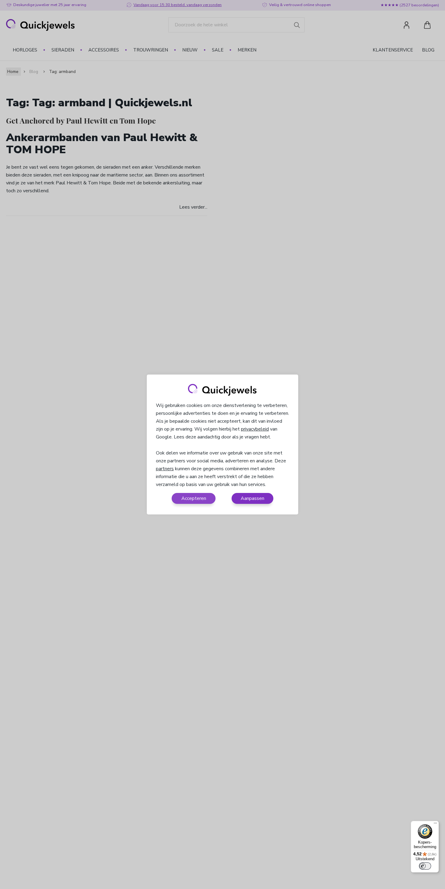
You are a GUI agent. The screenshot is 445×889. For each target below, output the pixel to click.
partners (165, 468)
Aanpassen (252, 498)
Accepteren (193, 498)
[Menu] (435, 824)
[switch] (425, 866)
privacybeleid (255, 429)
